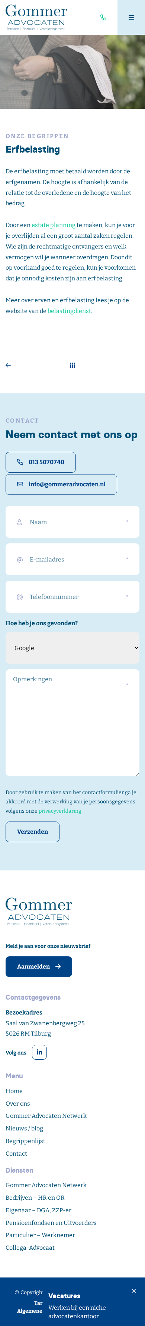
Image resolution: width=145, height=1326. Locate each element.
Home (14, 1091)
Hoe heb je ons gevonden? (42, 623)
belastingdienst (69, 310)
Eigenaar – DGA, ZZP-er (38, 1210)
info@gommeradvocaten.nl (67, 484)
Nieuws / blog (24, 1128)
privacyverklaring (60, 811)
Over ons (18, 1103)
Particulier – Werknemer (40, 1235)
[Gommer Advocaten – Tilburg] (36, 17)
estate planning (53, 225)
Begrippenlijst (25, 1141)
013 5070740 (46, 462)
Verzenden (32, 831)
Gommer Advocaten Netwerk (46, 1115)
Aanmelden (33, 966)
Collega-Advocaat (30, 1247)
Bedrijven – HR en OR (35, 1197)
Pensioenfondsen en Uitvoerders (51, 1222)
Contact (16, 1153)
